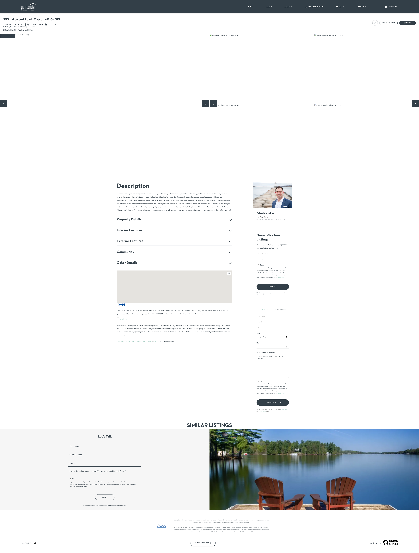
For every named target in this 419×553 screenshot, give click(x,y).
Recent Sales (269, 220)
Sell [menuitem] (268, 7)
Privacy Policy (122, 319)
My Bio (284, 220)
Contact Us (264, 309)
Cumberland (140, 342)
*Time (258, 343)
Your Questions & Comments (266, 352)
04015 (155, 342)
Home (120, 342)
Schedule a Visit (280, 309)
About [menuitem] (339, 7)
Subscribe (273, 287)
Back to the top (202, 543)
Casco (149, 342)
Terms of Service (262, 411)
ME (133, 342)
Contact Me (277, 220)
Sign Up (395, 6)
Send (104, 497)
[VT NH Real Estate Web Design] (390, 543)
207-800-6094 (262, 217)
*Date (258, 333)
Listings (127, 342)
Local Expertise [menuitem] (313, 7)
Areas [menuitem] (287, 7)
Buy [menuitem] (249, 7)
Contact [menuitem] (361, 7)
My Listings (260, 220)
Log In (390, 6)
